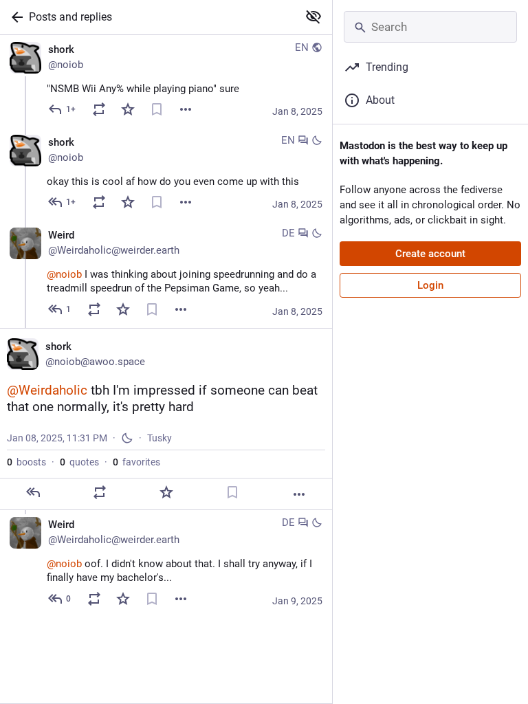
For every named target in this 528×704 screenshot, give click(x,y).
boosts (26, 462)
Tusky (159, 437)
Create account (430, 254)
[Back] (14, 17)
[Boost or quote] (99, 109)
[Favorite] (128, 109)
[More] (185, 109)
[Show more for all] (313, 16)
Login (430, 285)
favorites (136, 462)
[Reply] (33, 492)
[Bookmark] (156, 109)
